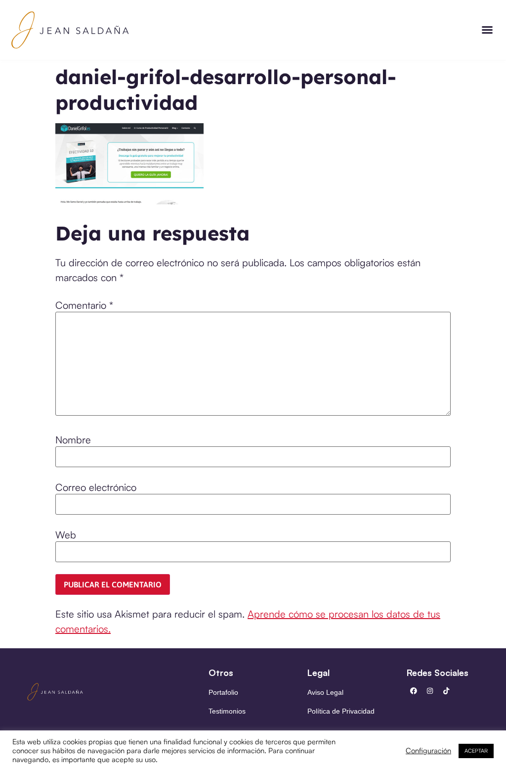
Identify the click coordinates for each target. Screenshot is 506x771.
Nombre (73, 440)
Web (65, 535)
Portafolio (223, 692)
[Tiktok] (446, 691)
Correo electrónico (95, 487)
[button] (487, 30)
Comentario (84, 305)
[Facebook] (414, 691)
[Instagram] (430, 691)
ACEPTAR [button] (476, 750)
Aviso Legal (325, 692)
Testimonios (227, 711)
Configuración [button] (428, 750)
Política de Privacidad (341, 711)
